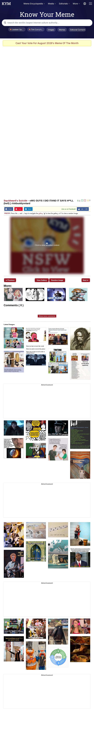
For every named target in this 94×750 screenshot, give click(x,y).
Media (50, 3)
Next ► (86, 280)
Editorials (63, 3)
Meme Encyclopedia (33, 3)
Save (19, 209)
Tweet (29, 209)
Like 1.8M (84, 209)
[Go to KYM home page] (6, 4)
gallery (41, 213)
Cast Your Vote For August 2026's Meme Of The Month (47, 43)
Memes (62, 30)
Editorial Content (77, 30)
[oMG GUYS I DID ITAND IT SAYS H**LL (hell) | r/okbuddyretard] (47, 245)
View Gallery (42, 280)
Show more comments (47, 316)
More (75, 3)
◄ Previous (10, 280)
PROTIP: (7, 213)
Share (9, 209)
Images (51, 30)
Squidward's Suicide (15, 200)
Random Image (57, 280)
